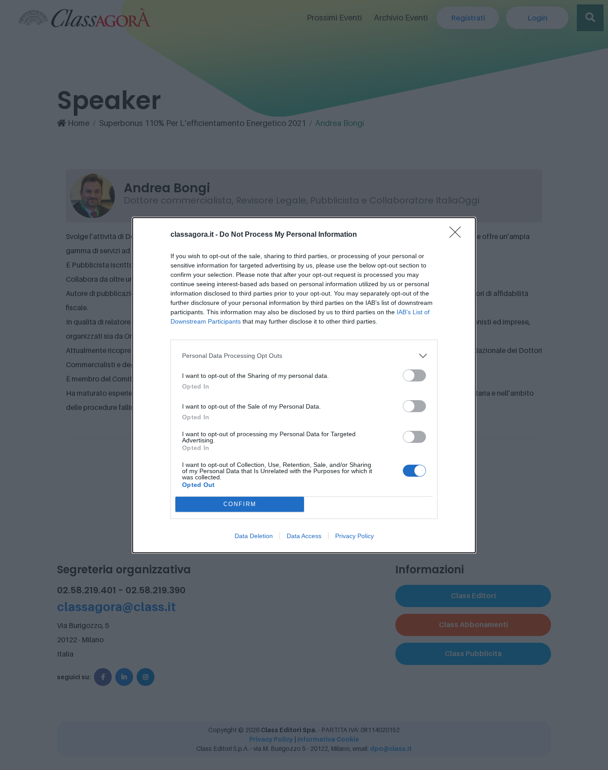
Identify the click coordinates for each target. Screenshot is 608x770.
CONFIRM (239, 504)
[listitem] (304, 356)
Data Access (304, 535)
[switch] (414, 375)
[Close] (458, 235)
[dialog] (304, 385)
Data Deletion (254, 535)
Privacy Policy (354, 535)
